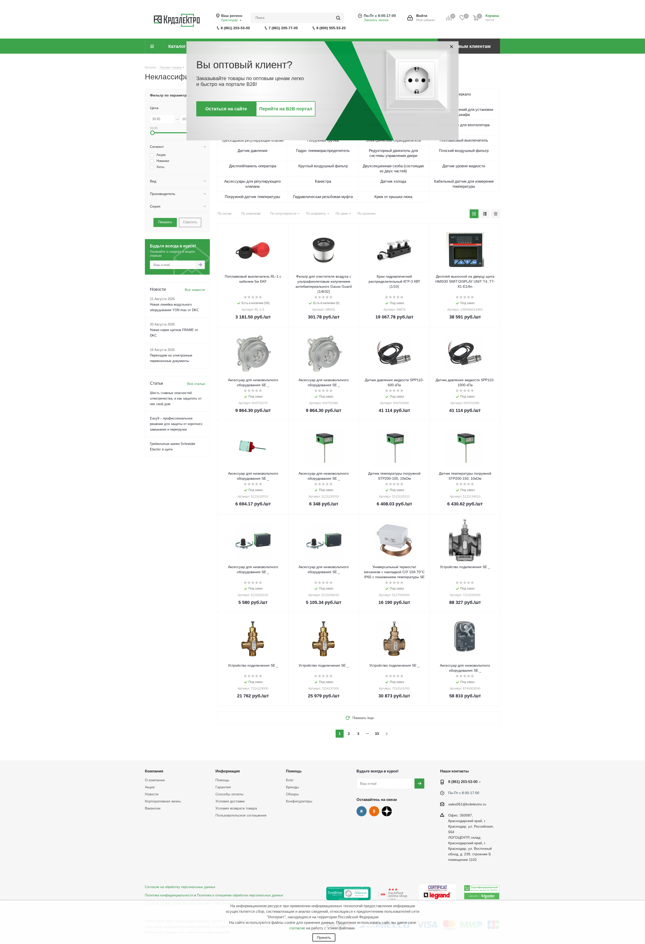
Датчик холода (393, 181)
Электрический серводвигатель (393, 140)
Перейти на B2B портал (285, 108)
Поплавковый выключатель (464, 140)
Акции (150, 787)
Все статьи (196, 384)
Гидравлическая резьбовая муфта (323, 196)
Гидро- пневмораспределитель (323, 150)
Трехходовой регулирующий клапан (252, 140)
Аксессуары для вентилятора (464, 125)
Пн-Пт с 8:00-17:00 (380, 16)
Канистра (323, 181)
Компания (154, 771)
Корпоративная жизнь (163, 801)
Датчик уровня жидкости (463, 166)
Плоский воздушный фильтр (464, 150)
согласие (297, 928)
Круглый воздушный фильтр (323, 166)
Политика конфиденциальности (169, 895)
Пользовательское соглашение (241, 815)
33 (377, 734)
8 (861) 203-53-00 (235, 28)
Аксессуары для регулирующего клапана (252, 183)
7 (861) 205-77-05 (283, 28)
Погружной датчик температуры (252, 196)
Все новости (195, 290)
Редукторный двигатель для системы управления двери (393, 153)
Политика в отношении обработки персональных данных (240, 895)
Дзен (387, 811)
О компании (155, 780)
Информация (227, 771)
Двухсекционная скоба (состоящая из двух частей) (393, 168)
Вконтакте (362, 811)
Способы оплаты (229, 794)
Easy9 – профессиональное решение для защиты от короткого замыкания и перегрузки (176, 423)
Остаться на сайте (226, 108)
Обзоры (292, 794)
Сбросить (190, 222)
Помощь (222, 780)
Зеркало (464, 94)
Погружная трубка (323, 140)
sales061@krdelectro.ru (467, 804)
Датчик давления (252, 150)
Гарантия (223, 787)
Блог (290, 780)
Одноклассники (374, 811)
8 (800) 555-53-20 (331, 28)
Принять (324, 937)
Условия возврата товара (236, 808)
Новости (151, 794)
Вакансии (152, 808)
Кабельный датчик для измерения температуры (464, 183)
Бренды (292, 787)
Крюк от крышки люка (393, 196)
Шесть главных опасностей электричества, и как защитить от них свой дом (176, 398)
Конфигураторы (299, 801)
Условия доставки (230, 801)
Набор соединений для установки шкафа (463, 112)
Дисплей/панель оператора (252, 166)
